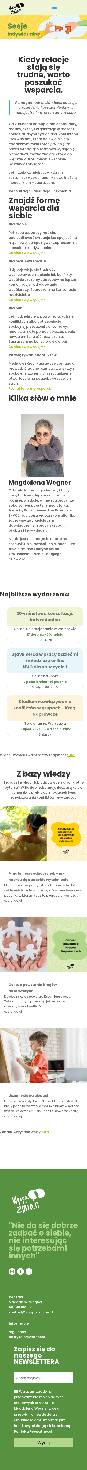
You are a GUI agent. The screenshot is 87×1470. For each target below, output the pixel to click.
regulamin (17, 1331)
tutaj (71, 755)
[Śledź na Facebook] (20, 1271)
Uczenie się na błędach (28, 1095)
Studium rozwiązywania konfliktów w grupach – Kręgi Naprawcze (45, 708)
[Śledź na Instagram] (12, 1271)
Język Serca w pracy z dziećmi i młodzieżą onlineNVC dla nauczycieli (45, 660)
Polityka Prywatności (33, 1431)
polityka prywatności (27, 1337)
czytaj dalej (13, 900)
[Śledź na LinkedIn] (29, 1271)
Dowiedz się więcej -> (27, 299)
